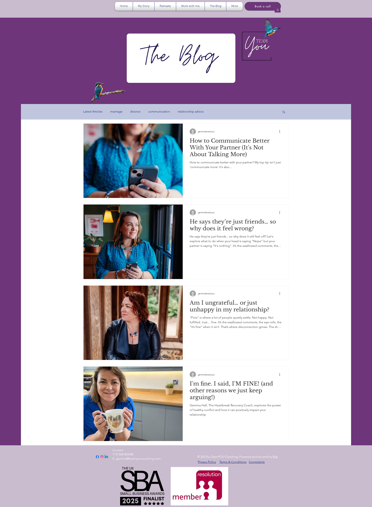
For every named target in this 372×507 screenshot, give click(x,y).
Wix (275, 456)
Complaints (257, 462)
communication (159, 111)
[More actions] (281, 131)
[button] (165, 6)
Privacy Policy (207, 462)
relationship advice (191, 111)
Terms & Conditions (232, 462)
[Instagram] (102, 457)
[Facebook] (97, 457)
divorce (135, 111)
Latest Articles (92, 111)
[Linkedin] (106, 457)
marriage (116, 111)
